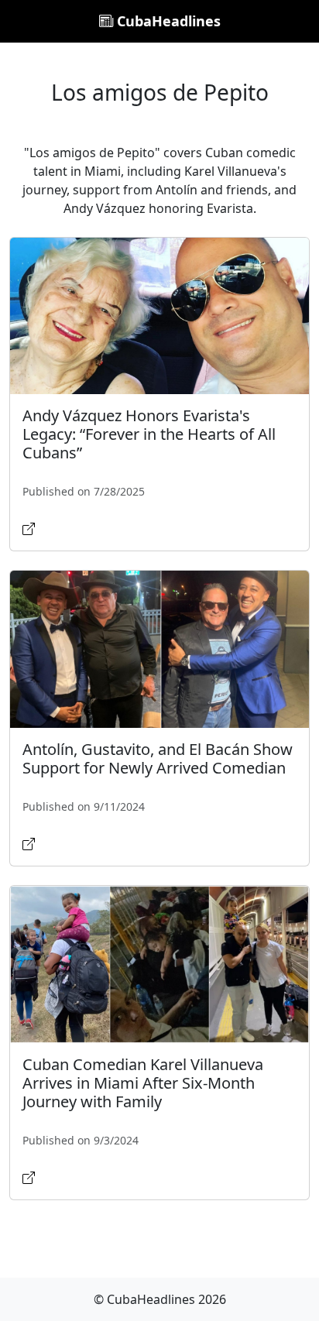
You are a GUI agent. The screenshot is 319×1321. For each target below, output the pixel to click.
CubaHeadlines (167, 21)
